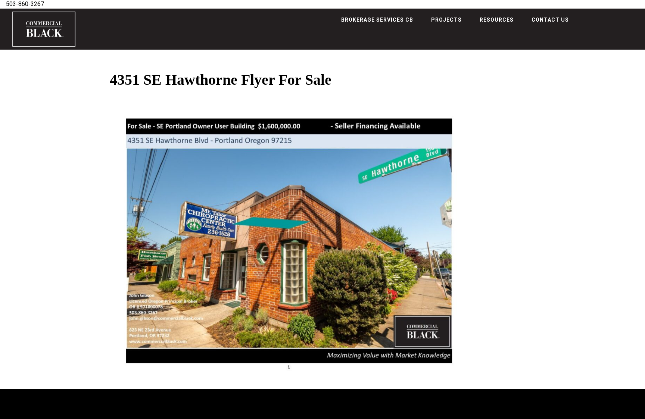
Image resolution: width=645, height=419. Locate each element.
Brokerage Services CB (377, 20)
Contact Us (550, 20)
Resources (497, 20)
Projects (446, 20)
